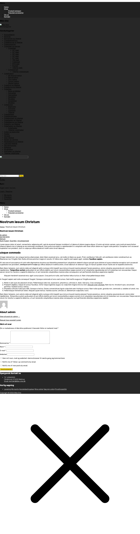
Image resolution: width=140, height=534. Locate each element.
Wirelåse (11, 103)
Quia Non (13, 241)
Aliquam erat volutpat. (96, 285)
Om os (6, 15)
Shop (6, 9)
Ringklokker (8, 149)
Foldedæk (16, 62)
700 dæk (15, 60)
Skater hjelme (13, 83)
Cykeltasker (12, 128)
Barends (7, 37)
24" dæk (15, 54)
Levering (7, 389)
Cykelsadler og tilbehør (13, 120)
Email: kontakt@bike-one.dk (14, 381)
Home (6, 7)
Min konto (8, 195)
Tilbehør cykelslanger (20, 72)
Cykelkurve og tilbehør (12, 87)
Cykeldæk (12, 48)
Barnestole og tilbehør (12, 39)
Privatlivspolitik (61, 389)
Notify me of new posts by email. (15, 366)
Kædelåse (12, 97)
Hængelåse (12, 95)
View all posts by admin (10, 317)
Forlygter (11, 109)
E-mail (3, 351)
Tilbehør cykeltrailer (11, 153)
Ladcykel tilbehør (10, 144)
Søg (21, 176)
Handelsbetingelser (26, 389)
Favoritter (8, 199)
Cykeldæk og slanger (12, 46)
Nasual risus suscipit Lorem (10, 320)
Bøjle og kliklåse (14, 91)
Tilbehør (11, 112)
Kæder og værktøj (11, 140)
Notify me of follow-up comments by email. (19, 362)
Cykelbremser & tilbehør (13, 42)
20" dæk (15, 50)
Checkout (8, 197)
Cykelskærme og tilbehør (13, 122)
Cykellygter (8, 105)
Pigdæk (15, 66)
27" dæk (15, 58)
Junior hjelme (13, 81)
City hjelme (12, 79)
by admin (3, 235)
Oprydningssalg (10, 146)
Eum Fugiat (4, 241)
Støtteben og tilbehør (12, 151)
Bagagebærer (9, 35)
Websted (3, 354)
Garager (7, 136)
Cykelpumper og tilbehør (13, 118)
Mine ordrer (39, 389)
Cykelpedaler (9, 114)
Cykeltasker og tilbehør (13, 126)
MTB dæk (15, 64)
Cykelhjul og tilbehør (12, 85)
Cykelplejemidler (10, 116)
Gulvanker (12, 93)
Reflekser (7, 147)
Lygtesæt (12, 111)
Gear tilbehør (9, 138)
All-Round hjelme (15, 76)
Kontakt (7, 17)
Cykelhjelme (9, 74)
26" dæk (15, 56)
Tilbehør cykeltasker (16, 130)
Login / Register (6, 191)
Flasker (7, 134)
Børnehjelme (13, 77)
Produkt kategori (14, 11)
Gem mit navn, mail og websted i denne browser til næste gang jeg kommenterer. (33, 358)
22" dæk (15, 52)
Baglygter (12, 107)
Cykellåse (7, 89)
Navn (2, 347)
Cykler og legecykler (12, 132)
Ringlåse (11, 99)
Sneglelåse (12, 101)
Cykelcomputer (10, 44)
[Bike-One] (4, 25)
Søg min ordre (49, 389)
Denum (3, 239)
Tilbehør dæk (17, 68)
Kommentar (5, 343)
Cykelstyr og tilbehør (12, 124)
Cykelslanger (13, 70)
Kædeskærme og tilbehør (13, 142)
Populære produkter (16, 13)
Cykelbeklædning (10, 41)
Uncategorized (23, 241)
